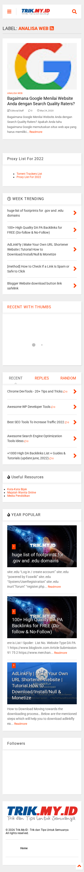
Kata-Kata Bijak (17, 489)
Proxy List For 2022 (29, 177)
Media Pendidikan (18, 495)
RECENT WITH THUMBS (29, 307)
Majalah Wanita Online (21, 492)
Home (24, 848)
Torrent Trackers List (29, 173)
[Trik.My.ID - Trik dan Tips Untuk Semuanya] (35, 13)
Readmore (35, 132)
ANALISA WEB (14, 93)
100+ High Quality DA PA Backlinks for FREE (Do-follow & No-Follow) (37, 625)
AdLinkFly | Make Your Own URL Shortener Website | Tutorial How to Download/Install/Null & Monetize (40, 686)
